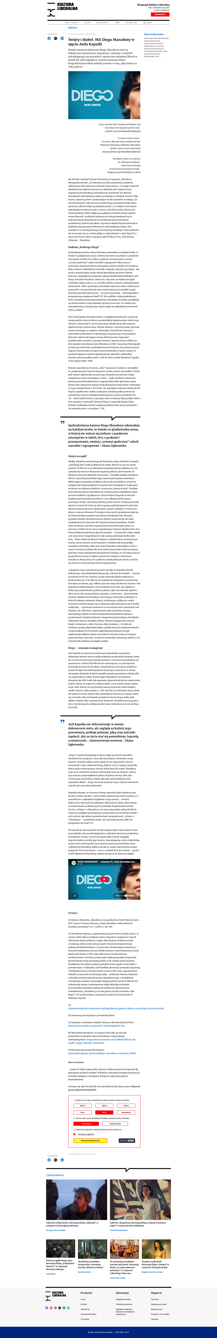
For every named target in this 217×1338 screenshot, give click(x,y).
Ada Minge (50, 1274)
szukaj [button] (149, 22)
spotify (68, 1308)
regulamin (90, 1134)
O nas (83, 1299)
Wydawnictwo (131, 22)
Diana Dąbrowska (118, 1278)
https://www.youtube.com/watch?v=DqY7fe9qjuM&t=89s (96, 1026)
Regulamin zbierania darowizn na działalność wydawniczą (125, 1311)
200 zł (104, 1106)
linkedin (64, 1308)
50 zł (82, 1112)
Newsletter (85, 1309)
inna (126, 1112)
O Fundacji (85, 1319)
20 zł (104, 1112)
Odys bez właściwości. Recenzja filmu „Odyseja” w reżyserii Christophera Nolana (72, 1224)
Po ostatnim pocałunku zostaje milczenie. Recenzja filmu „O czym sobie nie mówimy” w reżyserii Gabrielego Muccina (124, 1267)
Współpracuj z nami (158, 1304)
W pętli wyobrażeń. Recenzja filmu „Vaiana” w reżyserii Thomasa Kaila (155, 1264)
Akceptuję (86, 1134)
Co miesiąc (86, 1124)
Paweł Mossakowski (118, 1230)
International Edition (88, 1314)
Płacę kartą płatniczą (90, 1141)
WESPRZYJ (160, 14)
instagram (55, 1308)
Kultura (87, 22)
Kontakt (84, 1304)
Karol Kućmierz (84, 1272)
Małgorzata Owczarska (152, 1272)
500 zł (82, 1106)
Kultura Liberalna (62, 9)
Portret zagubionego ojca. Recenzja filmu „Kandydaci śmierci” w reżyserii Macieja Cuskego (60, 1265)
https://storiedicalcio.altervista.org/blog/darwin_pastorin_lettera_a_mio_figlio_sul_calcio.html (116, 1008)
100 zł (126, 1106)
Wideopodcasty (103, 22)
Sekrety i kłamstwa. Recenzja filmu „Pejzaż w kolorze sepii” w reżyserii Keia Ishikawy (138, 1224)
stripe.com (127, 1140)
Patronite (154, 1319)
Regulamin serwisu (123, 1299)
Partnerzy (155, 1299)
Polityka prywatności (124, 1304)
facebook (46, 1308)
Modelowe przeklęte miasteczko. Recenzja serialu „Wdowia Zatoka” (91, 1264)
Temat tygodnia (71, 22)
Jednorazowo (115, 1124)
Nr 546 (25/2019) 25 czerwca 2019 (82, 34)
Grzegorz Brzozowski (55, 1230)
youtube (51, 1308)
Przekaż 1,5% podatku (160, 1314)
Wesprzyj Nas (156, 1309)
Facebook (49, 38)
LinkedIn (62, 38)
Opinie (117, 22)
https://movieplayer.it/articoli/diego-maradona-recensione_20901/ (102, 1053)
